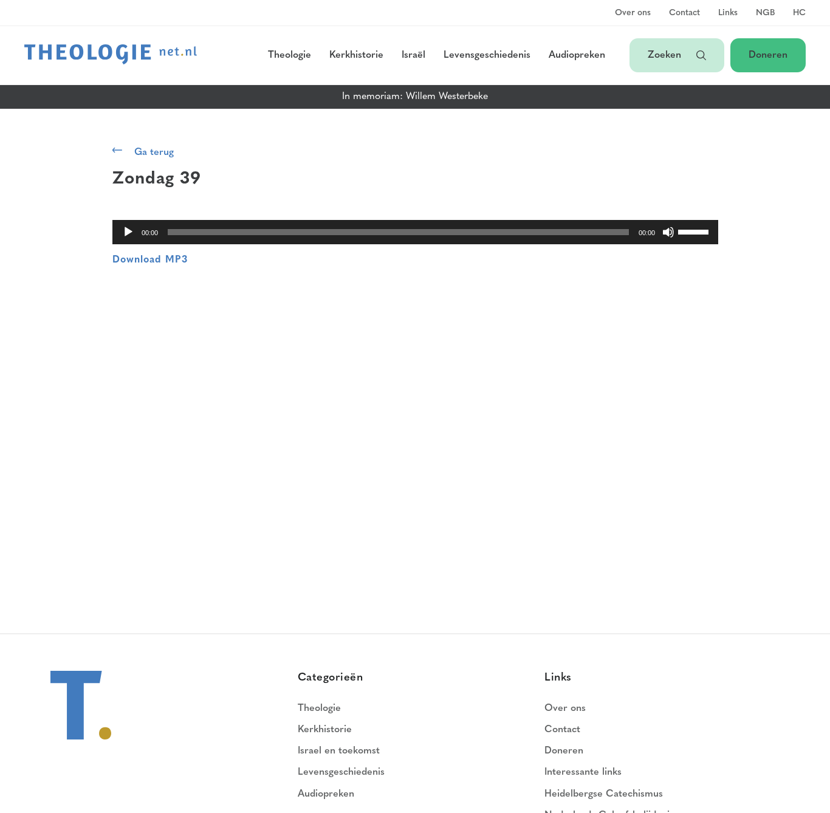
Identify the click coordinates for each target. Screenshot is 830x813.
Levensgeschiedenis (487, 55)
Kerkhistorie (356, 55)
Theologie (289, 55)
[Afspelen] (128, 232)
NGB (765, 13)
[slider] (695, 231)
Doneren (768, 55)
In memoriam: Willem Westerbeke (415, 96)
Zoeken (666, 55)
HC (799, 13)
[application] (415, 232)
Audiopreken (577, 55)
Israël (413, 55)
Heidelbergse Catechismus (603, 794)
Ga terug (154, 152)
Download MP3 (150, 260)
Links (728, 13)
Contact (684, 13)
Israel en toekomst (339, 751)
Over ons (633, 13)
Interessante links (583, 772)
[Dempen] (668, 232)
